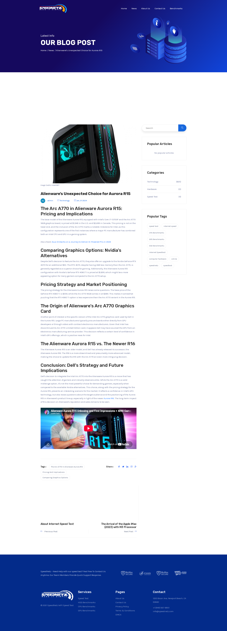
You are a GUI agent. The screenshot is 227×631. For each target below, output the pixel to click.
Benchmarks (176, 8)
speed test (153, 226)
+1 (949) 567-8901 (161, 607)
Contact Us (160, 8)
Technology (65, 200)
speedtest (167, 265)
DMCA (118, 614)
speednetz (153, 265)
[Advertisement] (113, 103)
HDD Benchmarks (86, 602)
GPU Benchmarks (156, 239)
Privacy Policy (122, 606)
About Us (145, 8)
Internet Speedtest (157, 252)
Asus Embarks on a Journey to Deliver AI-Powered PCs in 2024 (81, 241)
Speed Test (152, 196)
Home (124, 8)
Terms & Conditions (125, 610)
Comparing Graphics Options (55, 477)
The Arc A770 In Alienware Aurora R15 (67, 467)
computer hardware (157, 259)
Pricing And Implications (54, 472)
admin (50, 200)
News (134, 8)
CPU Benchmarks (156, 233)
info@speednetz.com (163, 611)
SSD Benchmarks (156, 246)
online (174, 259)
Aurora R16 (109, 398)
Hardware (152, 189)
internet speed (170, 226)
